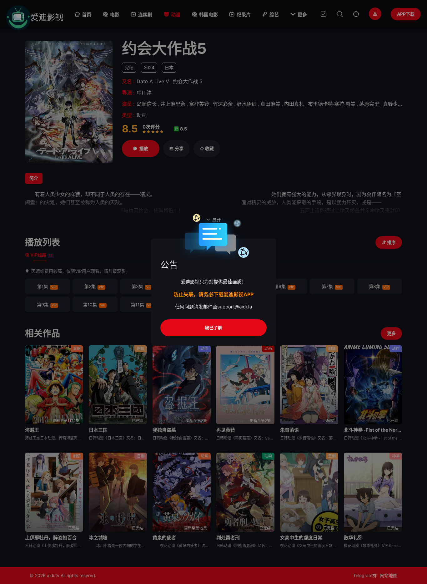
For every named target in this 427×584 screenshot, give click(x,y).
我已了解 (213, 327)
